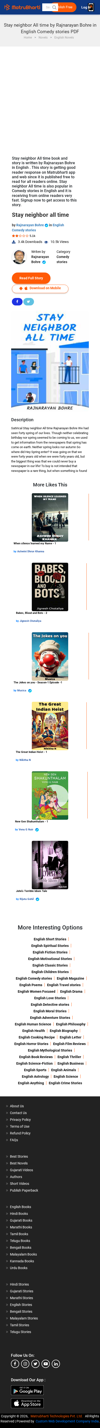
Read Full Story (31, 278)
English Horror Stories (31, 1044)
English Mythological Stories (50, 1050)
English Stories (21, 1305)
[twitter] (35, 1364)
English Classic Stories (50, 965)
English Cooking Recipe (37, 1037)
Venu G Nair (26, 829)
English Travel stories (64, 985)
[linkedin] (56, 1364)
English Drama (71, 991)
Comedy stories (63, 259)
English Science (66, 1076)
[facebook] (15, 1364)
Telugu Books (20, 1241)
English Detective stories (50, 1005)
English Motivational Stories (50, 959)
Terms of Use (19, 1126)
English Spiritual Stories (50, 946)
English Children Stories (50, 972)
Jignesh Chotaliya (30, 621)
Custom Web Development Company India (67, 1421)
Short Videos (19, 1184)
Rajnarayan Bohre (30, 225)
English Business (71, 1063)
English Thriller (69, 1057)
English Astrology (35, 1076)
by (15, 551)
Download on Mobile (45, 288)
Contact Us (18, 1113)
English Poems (30, 985)
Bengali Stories (21, 1311)
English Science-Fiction (34, 1063)
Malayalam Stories (24, 1318)
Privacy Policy (20, 1120)
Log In (86, 7)
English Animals (63, 1070)
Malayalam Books (23, 1254)
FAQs (14, 1140)
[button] (54, 7)
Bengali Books (20, 1247)
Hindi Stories (19, 1284)
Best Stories (19, 1156)
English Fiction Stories (50, 952)
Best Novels (19, 1163)
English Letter (70, 1037)
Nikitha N (25, 760)
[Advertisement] (50, 99)
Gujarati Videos (21, 1170)
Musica (22, 690)
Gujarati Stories (21, 1291)
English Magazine (70, 978)
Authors (16, 1177)
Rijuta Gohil (27, 899)
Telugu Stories (20, 1332)
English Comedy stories (34, 978)
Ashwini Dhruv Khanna (30, 551)
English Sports (35, 1070)
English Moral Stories (50, 1011)
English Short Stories (50, 939)
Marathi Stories (21, 1298)
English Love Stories (50, 998)
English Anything (31, 1083)
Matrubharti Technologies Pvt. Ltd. (57, 1416)
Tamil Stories (19, 1325)
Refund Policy (20, 1133)
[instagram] (25, 1364)
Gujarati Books (21, 1220)
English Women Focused (36, 991)
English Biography (64, 1031)
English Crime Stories (65, 1083)
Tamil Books (19, 1234)
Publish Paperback (24, 1190)
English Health (33, 1031)
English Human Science (33, 1024)
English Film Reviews (69, 1044)
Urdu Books (18, 1268)
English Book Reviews (36, 1057)
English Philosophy (70, 1024)
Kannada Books (22, 1261)
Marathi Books (21, 1227)
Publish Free (63, 7)
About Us (17, 1106)
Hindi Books (19, 1214)
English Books (20, 1207)
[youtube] (46, 1364)
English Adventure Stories (50, 1018)
